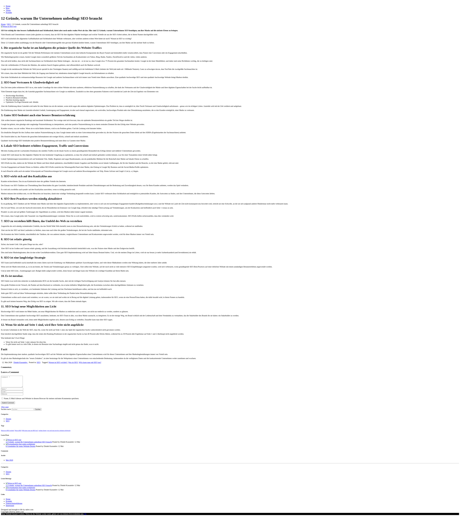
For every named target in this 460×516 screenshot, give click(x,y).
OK (85, 514)
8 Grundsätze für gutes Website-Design (20, 446)
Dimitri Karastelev (21, 362)
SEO (9, 24)
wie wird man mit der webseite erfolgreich (58, 430)
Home (8, 6)
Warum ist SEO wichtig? (58, 362)
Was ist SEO (73, 362)
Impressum (10, 506)
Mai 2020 (9, 460)
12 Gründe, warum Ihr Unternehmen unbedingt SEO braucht (29, 442)
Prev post (5, 407)
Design (8, 419)
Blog (7, 8)
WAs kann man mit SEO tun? (90, 362)
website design (43, 430)
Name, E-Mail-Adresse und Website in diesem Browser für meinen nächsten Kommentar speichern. (41, 398)
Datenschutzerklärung (14, 503)
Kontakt (9, 12)
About (8, 10)
